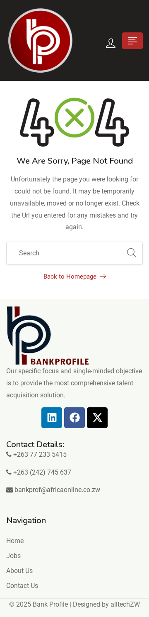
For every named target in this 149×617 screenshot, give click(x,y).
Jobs (13, 556)
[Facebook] (74, 417)
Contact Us (22, 586)
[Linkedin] (51, 417)
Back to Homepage (69, 276)
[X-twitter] (97, 417)
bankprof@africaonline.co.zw (57, 490)
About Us (19, 571)
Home (15, 541)
